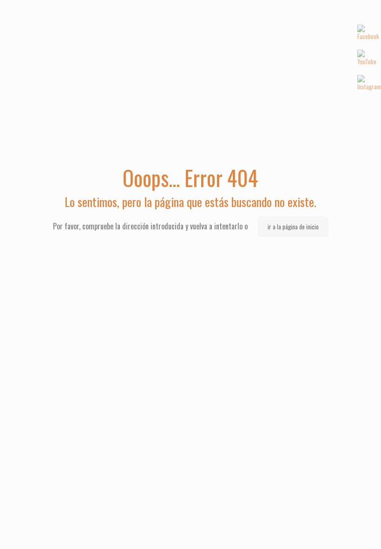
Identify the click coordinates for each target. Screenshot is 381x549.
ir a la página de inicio (293, 226)
